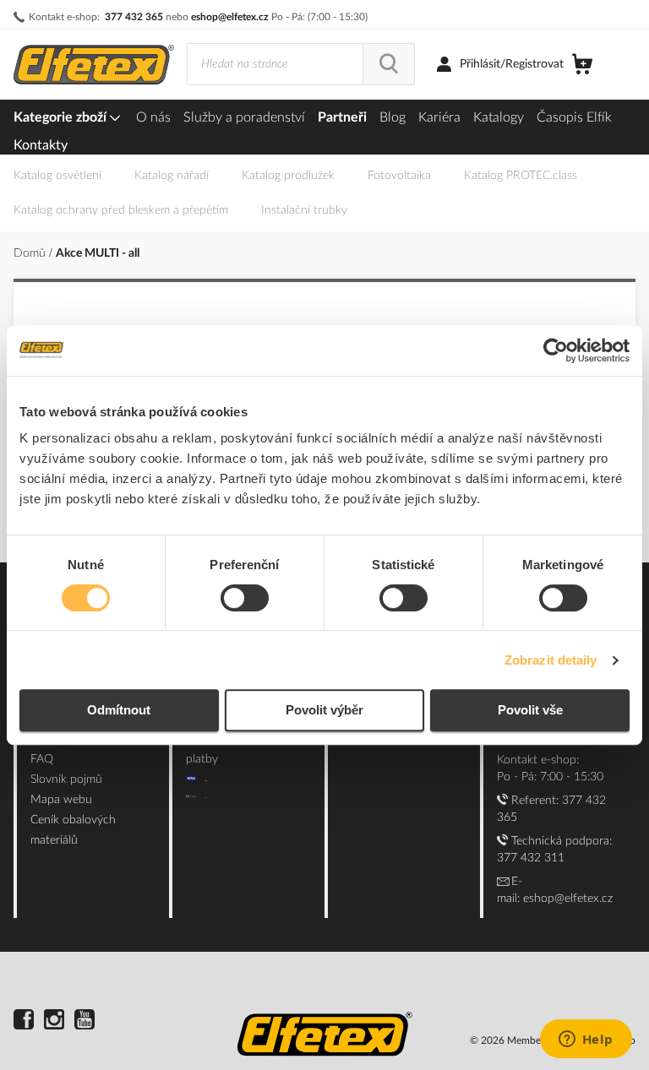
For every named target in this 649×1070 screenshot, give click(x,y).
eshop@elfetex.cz (230, 17)
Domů (31, 253)
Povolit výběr (324, 710)
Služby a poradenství (244, 117)
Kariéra (439, 117)
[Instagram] (54, 1022)
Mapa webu (61, 800)
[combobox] (275, 64)
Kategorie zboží (62, 117)
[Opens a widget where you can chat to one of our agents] (585, 1040)
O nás (153, 117)
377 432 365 (134, 17)
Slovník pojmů (66, 779)
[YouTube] (84, 1022)
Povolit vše (530, 710)
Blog (392, 117)
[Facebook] (24, 1022)
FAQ (41, 759)
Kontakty (41, 145)
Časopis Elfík (574, 117)
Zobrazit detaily (550, 660)
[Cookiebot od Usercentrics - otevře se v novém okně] (556, 350)
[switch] (245, 599)
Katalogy (498, 117)
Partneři (342, 117)
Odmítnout (118, 710)
